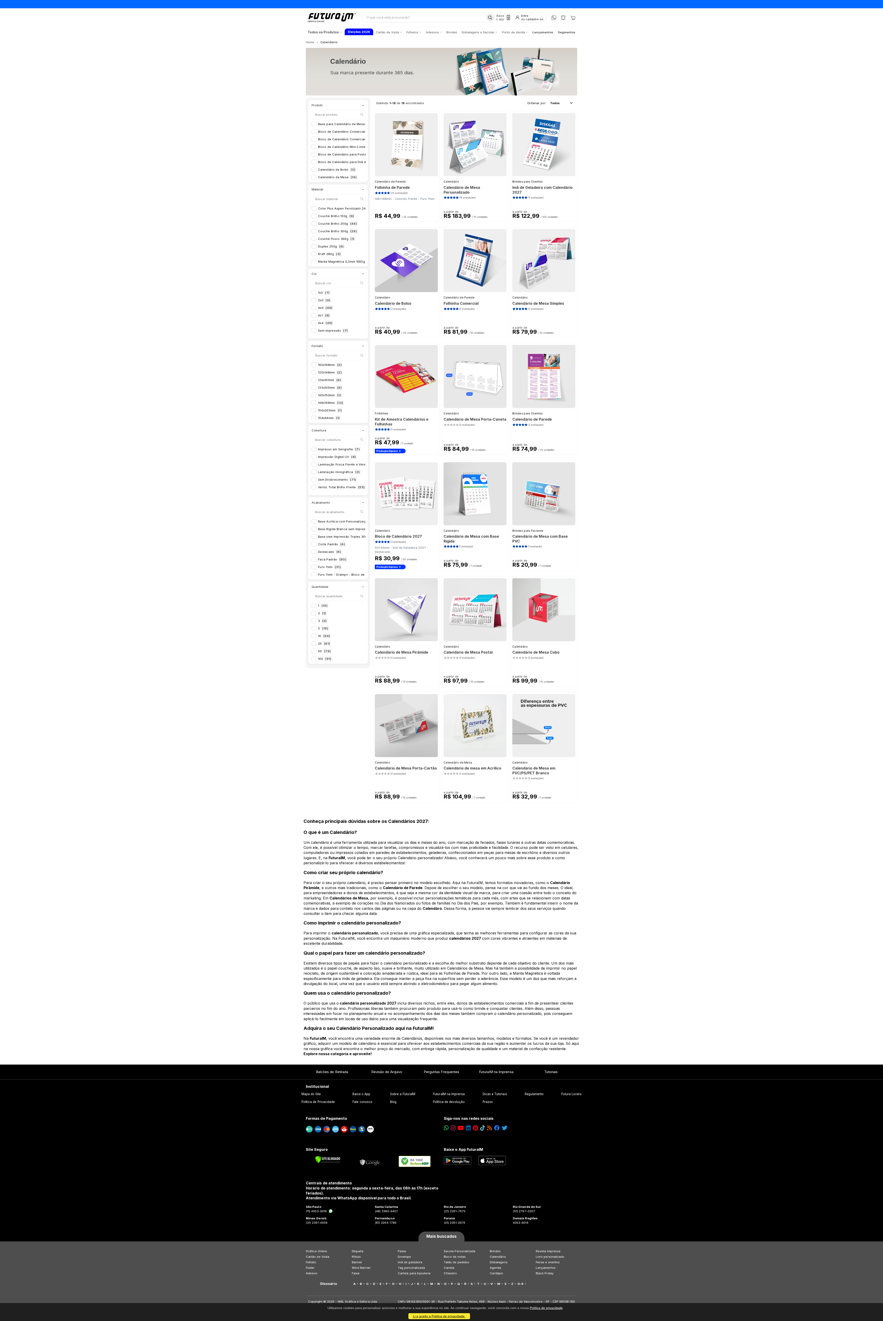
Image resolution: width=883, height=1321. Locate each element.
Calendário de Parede (390, 181)
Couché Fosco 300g (336, 239)
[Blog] (489, 1128)
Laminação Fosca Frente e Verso (345, 464)
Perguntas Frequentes (441, 1072)
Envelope (404, 1256)
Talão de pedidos (456, 1262)
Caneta (449, 1267)
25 (324, 643)
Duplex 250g (331, 246)
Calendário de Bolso (336, 169)
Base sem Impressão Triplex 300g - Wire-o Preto (358, 536)
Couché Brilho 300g (337, 231)
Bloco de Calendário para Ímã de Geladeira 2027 (358, 162)
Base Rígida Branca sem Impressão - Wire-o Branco (360, 529)
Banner (357, 1262)
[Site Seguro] (369, 1161)
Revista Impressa (548, 1251)
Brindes (495, 1251)
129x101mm (329, 380)
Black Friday (544, 1273)
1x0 (324, 292)
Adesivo (311, 1273)
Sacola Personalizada (459, 1251)
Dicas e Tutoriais (495, 1094)
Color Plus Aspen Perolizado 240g (347, 208)
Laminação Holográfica (339, 472)
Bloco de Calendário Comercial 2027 (349, 131)
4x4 (325, 323)
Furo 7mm (329, 567)
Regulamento (534, 1094)
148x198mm (330, 403)
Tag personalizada (411, 1267)
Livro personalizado (550, 1256)
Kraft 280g (329, 254)
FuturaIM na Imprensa (496, 1072)
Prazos (488, 1102)
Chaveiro (450, 1273)
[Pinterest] (475, 1128)
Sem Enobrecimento (337, 479)
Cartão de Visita (317, 1256)
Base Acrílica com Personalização (347, 521)
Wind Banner (361, 1267)
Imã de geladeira (410, 1262)
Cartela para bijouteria (414, 1273)
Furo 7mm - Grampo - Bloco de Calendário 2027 (357, 574)
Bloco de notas (455, 1256)
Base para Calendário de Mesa (345, 124)
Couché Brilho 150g (336, 216)
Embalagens (498, 1262)
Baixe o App (361, 1094)
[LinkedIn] (468, 1128)
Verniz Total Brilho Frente (341, 487)
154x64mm (329, 418)
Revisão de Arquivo (386, 1072)
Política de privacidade (546, 1308)
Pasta (402, 1251)
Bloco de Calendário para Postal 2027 (349, 154)
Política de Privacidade (318, 1102)
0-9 (520, 1284)
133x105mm (330, 387)
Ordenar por (536, 103)
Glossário (328, 1284)
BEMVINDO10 (475, 4)
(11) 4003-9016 (316, 1211)
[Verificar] (328, 1159)
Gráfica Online (316, 1251)
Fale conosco (362, 1102)
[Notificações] (563, 17)
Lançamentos (546, 1267)
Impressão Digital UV (337, 457)
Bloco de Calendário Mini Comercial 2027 (352, 147)
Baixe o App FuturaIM (463, 1149)
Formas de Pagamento (326, 1118)
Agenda (495, 1267)
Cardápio (496, 1273)
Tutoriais (551, 1072)
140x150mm (329, 395)
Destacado (329, 552)
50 (324, 651)
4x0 (325, 308)
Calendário (451, 181)
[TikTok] (482, 1128)
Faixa (355, 1273)
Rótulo (356, 1256)
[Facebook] (497, 1128)
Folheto (311, 1262)
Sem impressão (333, 330)
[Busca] (490, 17)
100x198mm (330, 365)
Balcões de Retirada (332, 1072)
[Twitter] (504, 1128)
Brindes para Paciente (527, 530)
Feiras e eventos (548, 1262)
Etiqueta (358, 1251)
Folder (310, 1267)
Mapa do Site (311, 1094)
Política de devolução (448, 1102)
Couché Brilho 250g (337, 223)
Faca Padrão (332, 559)
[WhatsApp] (554, 17)
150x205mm (330, 410)
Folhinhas (381, 413)
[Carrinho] (572, 17)
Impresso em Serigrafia (339, 449)
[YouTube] (461, 1128)
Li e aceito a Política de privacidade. (439, 1316)
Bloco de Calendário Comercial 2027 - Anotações (358, 139)
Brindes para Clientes (527, 181)
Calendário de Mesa (337, 177)
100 (324, 658)
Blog (393, 1102)
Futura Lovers (571, 1094)
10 (324, 636)
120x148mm (330, 372)
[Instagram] (453, 1128)
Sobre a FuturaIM (402, 1094)
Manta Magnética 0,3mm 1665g (345, 261)
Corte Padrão (331, 544)
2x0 (324, 300)
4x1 (324, 315)
